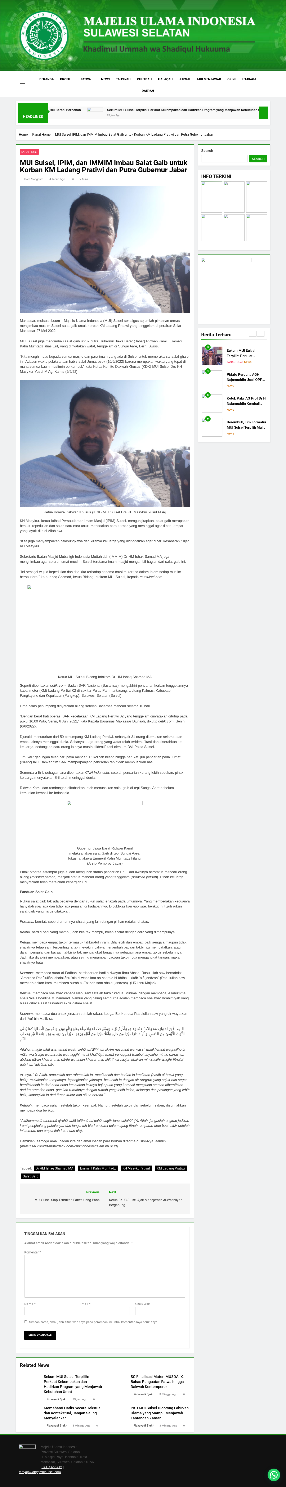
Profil (65, 79)
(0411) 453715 (51, 1467)
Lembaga (249, 79)
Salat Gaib (30, 1176)
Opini (231, 79)
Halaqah (165, 79)
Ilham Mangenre (33, 179)
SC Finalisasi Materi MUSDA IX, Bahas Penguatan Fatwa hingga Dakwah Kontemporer (157, 1382)
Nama (30, 1304)
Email (85, 1304)
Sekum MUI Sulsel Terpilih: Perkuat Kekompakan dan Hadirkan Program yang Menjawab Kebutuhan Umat (131, 110)
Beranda (46, 79)
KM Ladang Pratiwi (171, 1168)
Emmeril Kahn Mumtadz (98, 1168)
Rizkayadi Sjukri (57, 1399)
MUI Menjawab (209, 79)
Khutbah (144, 79)
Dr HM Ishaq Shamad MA (54, 1168)
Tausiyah (123, 79)
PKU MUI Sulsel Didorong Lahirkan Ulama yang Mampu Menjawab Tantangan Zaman (160, 1413)
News (105, 79)
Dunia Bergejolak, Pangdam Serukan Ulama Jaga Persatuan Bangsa (247, 427)
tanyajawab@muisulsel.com (40, 1472)
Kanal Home (29, 152)
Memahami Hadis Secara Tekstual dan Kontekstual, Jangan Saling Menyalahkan (73, 1413)
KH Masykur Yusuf (136, 1168)
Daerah (148, 91)
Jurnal (185, 79)
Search (207, 150)
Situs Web (142, 1304)
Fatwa (86, 79)
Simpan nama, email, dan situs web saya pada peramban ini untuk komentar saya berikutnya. (93, 1322)
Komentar (32, 1252)
